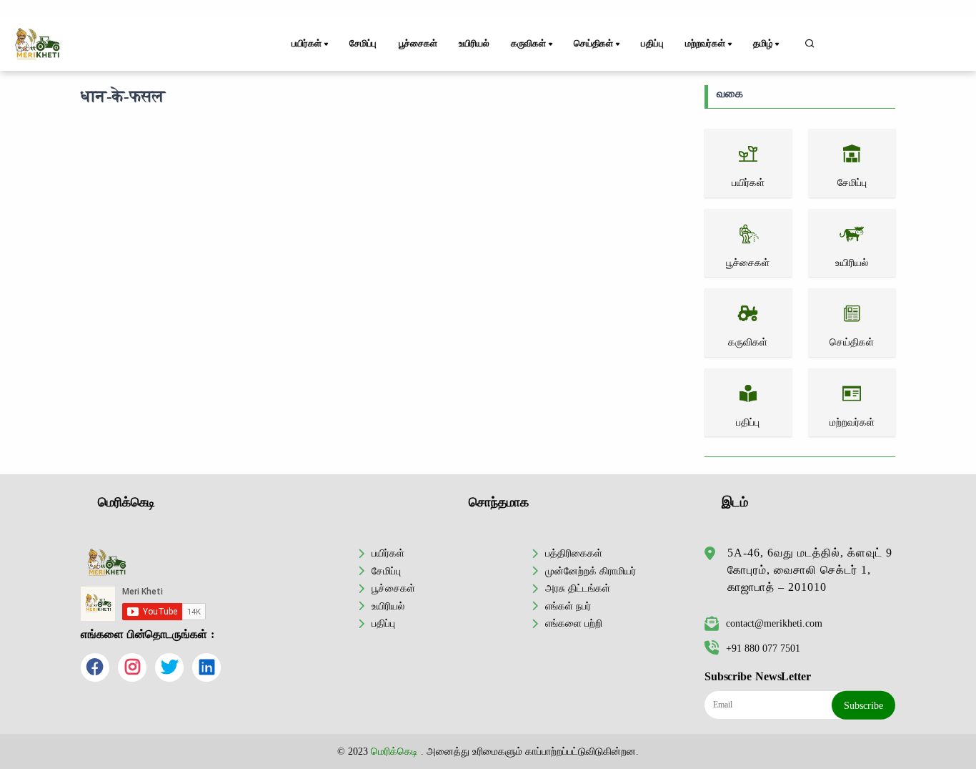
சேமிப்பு (363, 44)
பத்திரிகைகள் (573, 553)
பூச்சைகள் (418, 44)
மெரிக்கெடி (394, 751)
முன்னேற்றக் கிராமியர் (590, 571)
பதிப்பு (652, 44)
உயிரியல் (474, 44)
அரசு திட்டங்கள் (577, 588)
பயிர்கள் (388, 553)
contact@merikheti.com (774, 623)
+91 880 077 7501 (763, 648)
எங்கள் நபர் (568, 606)
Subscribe (863, 705)
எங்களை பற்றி (573, 623)
